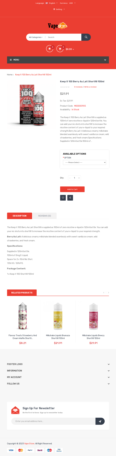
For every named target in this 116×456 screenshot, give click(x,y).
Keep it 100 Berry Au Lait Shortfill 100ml (33, 75)
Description (19, 216)
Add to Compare (70, 198)
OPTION (67, 158)
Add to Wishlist (63, 198)
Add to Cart (72, 189)
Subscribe (100, 421)
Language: (40, 3)
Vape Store (29, 443)
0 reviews (78, 87)
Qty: (62, 178)
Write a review (90, 87)
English (52, 3)
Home (9, 75)
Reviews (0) (44, 216)
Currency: (64, 3)
